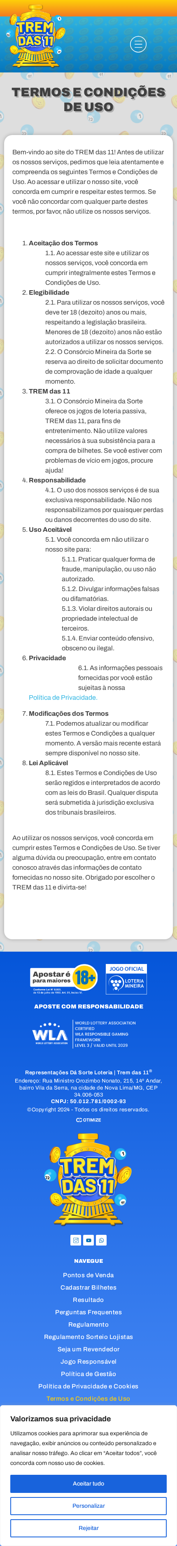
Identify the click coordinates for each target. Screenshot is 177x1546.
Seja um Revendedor (89, 1349)
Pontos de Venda (88, 1275)
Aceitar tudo (88, 1484)
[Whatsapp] (101, 1240)
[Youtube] (88, 1240)
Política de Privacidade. (63, 697)
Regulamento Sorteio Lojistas (88, 1337)
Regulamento (88, 1324)
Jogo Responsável (89, 1361)
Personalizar (88, 1506)
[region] (88, 1475)
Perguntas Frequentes (88, 1312)
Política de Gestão (88, 1374)
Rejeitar (89, 1528)
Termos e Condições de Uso (88, 1398)
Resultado (88, 1300)
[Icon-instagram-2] (75, 1240)
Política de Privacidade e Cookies (88, 1386)
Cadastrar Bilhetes (88, 1287)
